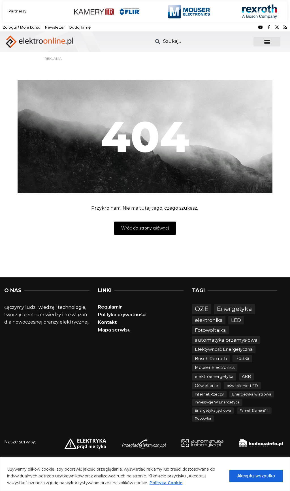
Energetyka (234, 308)
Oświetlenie (206, 385)
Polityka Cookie (166, 482)
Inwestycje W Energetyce (217, 402)
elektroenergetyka (214, 376)
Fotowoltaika (210, 330)
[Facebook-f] (269, 27)
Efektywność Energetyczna (224, 349)
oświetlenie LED (242, 385)
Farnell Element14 (254, 410)
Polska (242, 358)
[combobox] (201, 41)
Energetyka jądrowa (213, 410)
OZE (201, 309)
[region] (145, 474)
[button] (266, 41)
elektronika (209, 320)
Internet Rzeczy (209, 394)
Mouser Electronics (214, 367)
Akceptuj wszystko (256, 476)
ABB (246, 376)
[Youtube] (261, 27)
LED (236, 320)
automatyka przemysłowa (226, 340)
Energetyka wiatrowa (251, 394)
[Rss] (285, 27)
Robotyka (203, 418)
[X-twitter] (277, 27)
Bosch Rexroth (211, 358)
